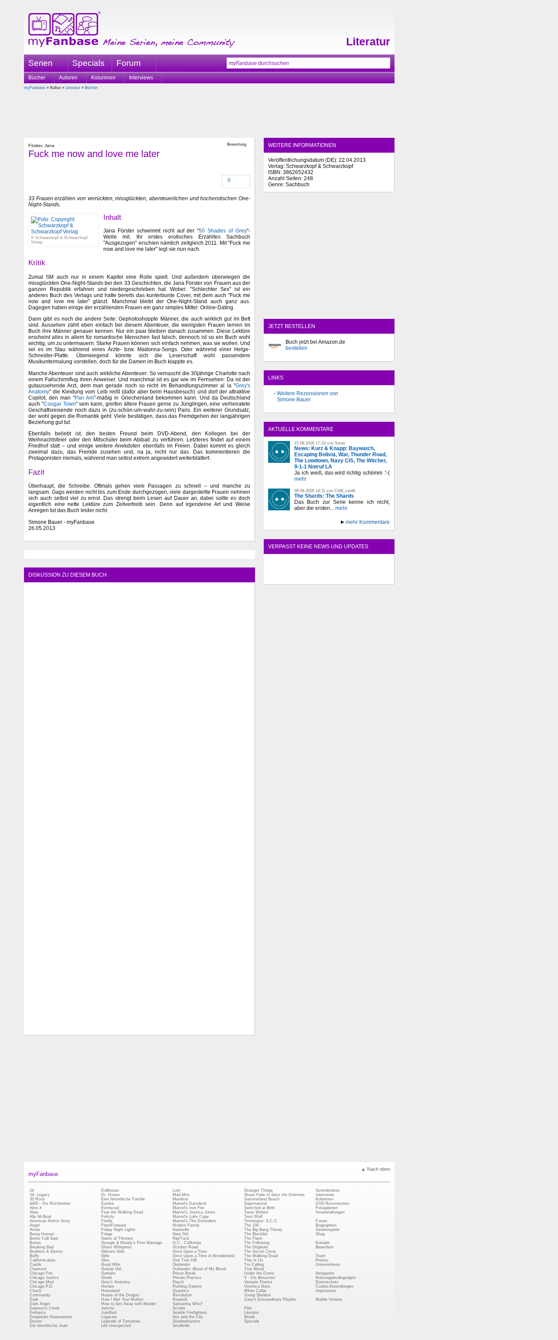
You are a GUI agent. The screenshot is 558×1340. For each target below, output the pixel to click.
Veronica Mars (257, 1286)
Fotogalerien (327, 1208)
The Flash (253, 1238)
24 (32, 1190)
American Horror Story (50, 1221)
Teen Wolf (253, 1216)
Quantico (181, 1291)
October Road (185, 1247)
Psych (178, 1282)
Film (248, 1308)
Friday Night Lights (118, 1229)
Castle (35, 1264)
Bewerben (324, 1247)
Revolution (182, 1295)
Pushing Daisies (187, 1286)
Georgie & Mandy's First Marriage (131, 1243)
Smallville (181, 1325)
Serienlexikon (328, 1190)
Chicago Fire (41, 1273)
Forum (128, 63)
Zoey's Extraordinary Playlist (270, 1299)
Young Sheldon (257, 1295)
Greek (106, 1277)
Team (321, 1256)
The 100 (251, 1225)
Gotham (108, 1273)
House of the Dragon (120, 1295)
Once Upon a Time (190, 1251)
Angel (35, 1225)
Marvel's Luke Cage (191, 1216)
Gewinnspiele (328, 1229)
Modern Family (186, 1225)
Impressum (326, 1291)
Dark (34, 1299)
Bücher (36, 78)
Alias (34, 1212)
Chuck (35, 1291)
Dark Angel (40, 1304)
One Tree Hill (185, 1260)
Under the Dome (259, 1273)
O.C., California (187, 1243)
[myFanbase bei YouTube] (369, 577)
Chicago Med (42, 1282)
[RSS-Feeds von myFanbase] (289, 577)
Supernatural (255, 1203)
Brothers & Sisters (46, 1251)
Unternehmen (328, 1264)
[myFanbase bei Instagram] (349, 577)
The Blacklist (256, 1234)
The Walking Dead (261, 1256)
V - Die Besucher (259, 1277)
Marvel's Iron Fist (188, 1208)
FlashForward (113, 1225)
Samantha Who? (188, 1304)
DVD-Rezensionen (332, 1203)
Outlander (181, 1264)
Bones (35, 1243)
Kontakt (323, 1243)
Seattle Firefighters (190, 1312)
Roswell (180, 1299)
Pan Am (84, 398)
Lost (176, 1190)
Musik (249, 1317)
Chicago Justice (44, 1277)
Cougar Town (60, 404)
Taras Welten (256, 1212)
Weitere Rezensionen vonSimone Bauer (307, 396)
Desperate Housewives (51, 1317)
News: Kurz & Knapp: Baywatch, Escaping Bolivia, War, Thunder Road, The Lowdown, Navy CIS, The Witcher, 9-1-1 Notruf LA (340, 457)
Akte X (36, 1208)
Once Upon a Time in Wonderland (203, 1256)
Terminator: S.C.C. (261, 1221)
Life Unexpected (116, 1325)
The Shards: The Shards (324, 496)
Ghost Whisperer (116, 1247)
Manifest (180, 1199)
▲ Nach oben (375, 1169)
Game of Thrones (117, 1238)
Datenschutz (327, 1282)
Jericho (107, 1308)
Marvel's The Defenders (194, 1221)
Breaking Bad (42, 1247)
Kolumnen (103, 78)
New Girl (180, 1234)
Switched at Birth (259, 1208)
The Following (256, 1243)
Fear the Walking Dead (122, 1212)
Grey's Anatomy (115, 1282)
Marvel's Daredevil (189, 1203)
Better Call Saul (44, 1238)
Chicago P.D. (42, 1286)
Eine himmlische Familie (123, 1199)
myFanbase (34, 87)
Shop (320, 1234)
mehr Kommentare (368, 522)
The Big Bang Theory (263, 1229)
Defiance (38, 1312)
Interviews (141, 78)
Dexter (36, 1321)
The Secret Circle (260, 1251)
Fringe (106, 1234)
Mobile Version (329, 1299)
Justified (108, 1312)
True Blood (254, 1269)
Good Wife (110, 1264)
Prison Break (184, 1273)
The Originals (256, 1247)
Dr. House (110, 1195)
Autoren (68, 78)
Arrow (35, 1229)
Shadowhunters (187, 1321)
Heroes (107, 1286)
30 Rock (37, 1199)
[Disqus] (139, 696)
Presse (322, 1260)
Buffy (34, 1256)
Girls (105, 1256)
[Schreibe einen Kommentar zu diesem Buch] (223, 180)
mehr (300, 479)
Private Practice (187, 1277)
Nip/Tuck (181, 1238)
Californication (42, 1260)
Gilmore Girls (113, 1251)
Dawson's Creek (45, 1308)
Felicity (107, 1216)
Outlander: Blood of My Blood (199, 1269)
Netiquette (325, 1273)
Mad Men (181, 1195)
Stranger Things (258, 1190)
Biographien (326, 1225)
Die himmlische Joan (49, 1325)
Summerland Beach (261, 1199)
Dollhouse (110, 1190)
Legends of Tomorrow (120, 1321)
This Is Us (253, 1260)
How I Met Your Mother (122, 1299)
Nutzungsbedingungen (336, 1277)
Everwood (110, 1208)
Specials (88, 63)
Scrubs (179, 1308)
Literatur (368, 41)
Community (40, 1295)
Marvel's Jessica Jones (194, 1212)
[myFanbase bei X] (329, 577)
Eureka (107, 1203)
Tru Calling (254, 1264)
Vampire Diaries (258, 1282)
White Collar (255, 1291)
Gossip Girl (111, 1269)
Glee (105, 1260)
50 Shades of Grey (223, 231)
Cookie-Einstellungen (335, 1286)
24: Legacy (40, 1195)
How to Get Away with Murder (128, 1304)
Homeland (110, 1291)
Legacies (109, 1317)
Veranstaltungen (330, 1212)
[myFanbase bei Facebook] (309, 577)
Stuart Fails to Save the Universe (274, 1195)
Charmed (38, 1269)
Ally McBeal (40, 1216)
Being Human (42, 1234)
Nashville (181, 1229)
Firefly (106, 1221)
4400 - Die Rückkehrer (50, 1203)
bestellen (296, 348)
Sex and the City (188, 1317)
